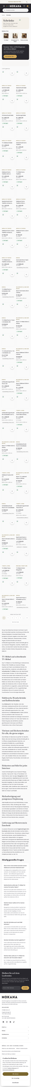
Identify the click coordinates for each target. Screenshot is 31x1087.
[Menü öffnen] (4, 6)
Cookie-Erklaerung (12, 1068)
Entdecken (4, 1038)
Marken (3, 1030)
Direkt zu (4, 1027)
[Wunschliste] (24, 6)
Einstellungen (15, 1082)
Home (3, 15)
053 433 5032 (5, 1007)
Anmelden (25, 988)
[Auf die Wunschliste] (12, 73)
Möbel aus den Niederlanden (8, 1048)
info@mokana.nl (6, 1010)
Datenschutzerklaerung (8, 1070)
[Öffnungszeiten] (28, 1)
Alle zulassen (15, 1074)
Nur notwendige (15, 1078)
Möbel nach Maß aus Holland (8, 1054)
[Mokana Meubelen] (15, 6)
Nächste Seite (15, 622)
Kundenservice (5, 1034)
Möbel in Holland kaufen (22, 1048)
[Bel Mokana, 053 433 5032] (27, 1)
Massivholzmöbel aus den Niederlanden (11, 1051)
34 (27, 618)
